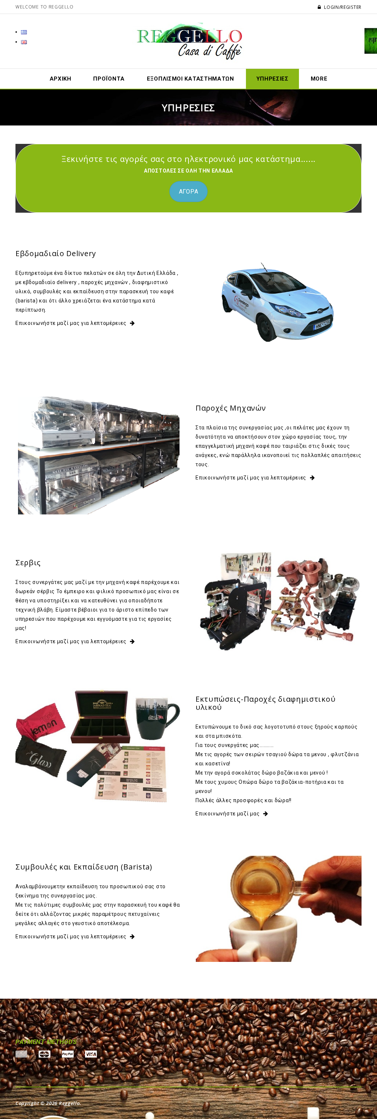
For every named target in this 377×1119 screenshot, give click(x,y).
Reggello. (70, 1103)
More (319, 78)
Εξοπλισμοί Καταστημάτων (190, 78)
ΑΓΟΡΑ (188, 191)
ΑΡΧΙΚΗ (60, 78)
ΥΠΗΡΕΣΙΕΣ (272, 78)
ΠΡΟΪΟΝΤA (109, 78)
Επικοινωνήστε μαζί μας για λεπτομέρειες (70, 323)
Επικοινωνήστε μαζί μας (227, 814)
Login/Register (342, 7)
